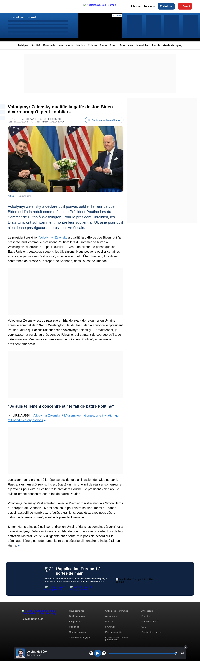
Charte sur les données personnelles (116, 638)
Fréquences (75, 621)
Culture (92, 45)
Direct (186, 6)
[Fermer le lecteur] (186, 647)
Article (11, 196)
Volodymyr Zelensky (53, 237)
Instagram (29, 625)
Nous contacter (76, 611)
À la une (135, 6)
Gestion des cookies (151, 632)
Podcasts (149, 6)
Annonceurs (147, 611)
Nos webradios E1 (150, 621)
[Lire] (97, 653)
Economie (49, 45)
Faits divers (126, 45)
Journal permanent (22, 17)
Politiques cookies (114, 632)
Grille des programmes (116, 611)
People (156, 45)
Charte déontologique (79, 637)
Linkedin (50, 625)
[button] (182, 653)
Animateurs (111, 616)
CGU (143, 626)
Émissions (166, 6)
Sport (113, 45)
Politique (23, 45)
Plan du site (75, 626)
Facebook (34, 625)
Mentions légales (77, 632)
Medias (80, 45)
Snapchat (45, 625)
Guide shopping (172, 45)
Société (35, 45)
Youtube (40, 625)
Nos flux (109, 621)
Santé (103, 45)
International (65, 45)
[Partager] (2, 106)
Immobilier (142, 45)
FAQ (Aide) (110, 626)
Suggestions (24, 196)
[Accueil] (100, 7)
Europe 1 (16, 119)
